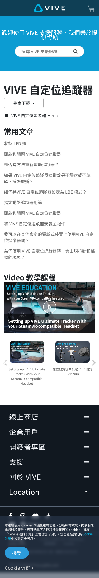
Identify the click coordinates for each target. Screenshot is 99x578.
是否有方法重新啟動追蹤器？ (31, 164)
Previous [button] (5, 362)
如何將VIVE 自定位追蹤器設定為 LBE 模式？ (45, 192)
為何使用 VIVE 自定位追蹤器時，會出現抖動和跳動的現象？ (49, 254)
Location (24, 492)
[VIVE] (49, 8)
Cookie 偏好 (17, 567)
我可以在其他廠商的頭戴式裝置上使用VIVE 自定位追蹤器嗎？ (49, 237)
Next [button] (94, 362)
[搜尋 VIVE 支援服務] (78, 51)
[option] (27, 362)
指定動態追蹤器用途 (23, 202)
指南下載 (22, 103)
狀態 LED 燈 (15, 143)
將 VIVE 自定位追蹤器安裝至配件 (34, 223)
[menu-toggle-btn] (8, 8)
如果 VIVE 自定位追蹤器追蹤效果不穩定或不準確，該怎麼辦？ (47, 178)
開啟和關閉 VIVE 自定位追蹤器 (32, 154)
